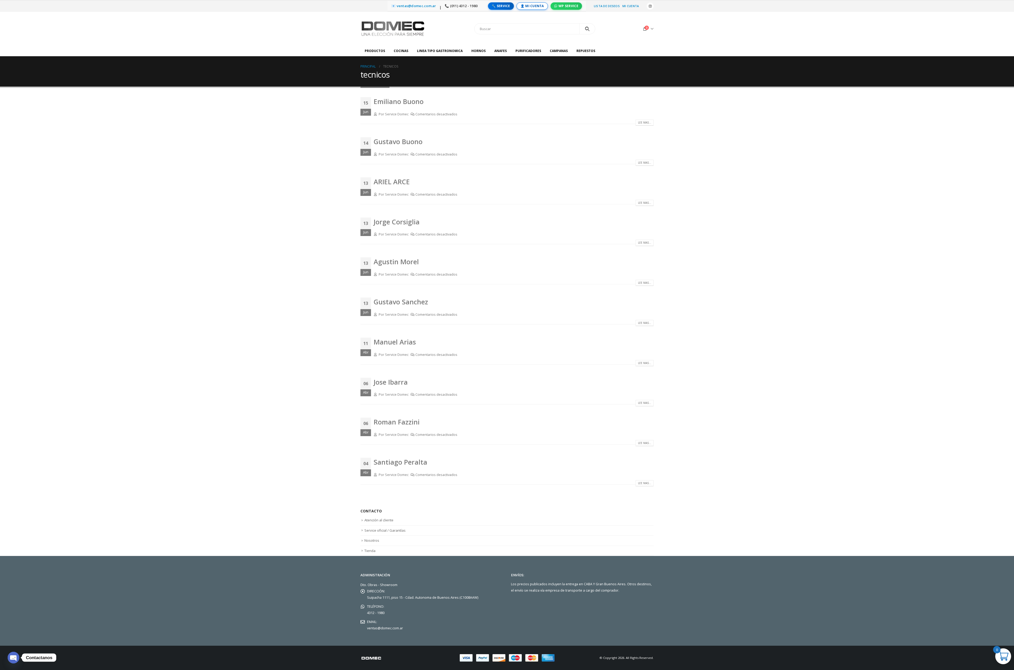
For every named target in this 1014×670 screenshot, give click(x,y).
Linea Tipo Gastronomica (440, 51)
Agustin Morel (396, 261)
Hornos (478, 51)
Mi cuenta (630, 6)
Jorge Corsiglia (397, 221)
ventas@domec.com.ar (385, 628)
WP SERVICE (568, 6)
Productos (375, 51)
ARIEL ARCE (392, 181)
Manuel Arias (395, 341)
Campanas (559, 51)
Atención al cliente (378, 520)
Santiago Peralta (400, 461)
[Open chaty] (13, 657)
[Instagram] (650, 6)
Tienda (369, 550)
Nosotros (371, 540)
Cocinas (401, 51)
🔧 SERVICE (501, 6)
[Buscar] (587, 28)
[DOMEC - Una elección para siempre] (393, 29)
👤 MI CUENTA (532, 6)
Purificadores (528, 51)
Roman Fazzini (397, 421)
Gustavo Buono (398, 141)
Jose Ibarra (391, 382)
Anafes (500, 51)
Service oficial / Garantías (385, 530)
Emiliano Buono (399, 101)
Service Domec (397, 114)
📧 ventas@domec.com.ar (413, 6)
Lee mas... (644, 122)
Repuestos (585, 51)
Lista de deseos (607, 6)
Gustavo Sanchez (401, 301)
